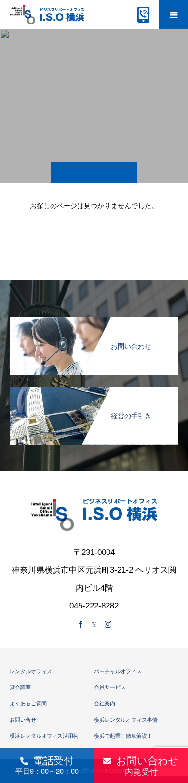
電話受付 (47, 764)
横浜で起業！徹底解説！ (123, 736)
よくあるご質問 (28, 703)
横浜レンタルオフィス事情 (126, 720)
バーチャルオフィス (118, 671)
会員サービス (110, 687)
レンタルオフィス (31, 671)
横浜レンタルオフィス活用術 (44, 736)
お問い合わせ (147, 765)
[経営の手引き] (94, 390)
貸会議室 (20, 687)
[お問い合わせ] (94, 320)
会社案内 (104, 703)
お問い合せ (23, 720)
